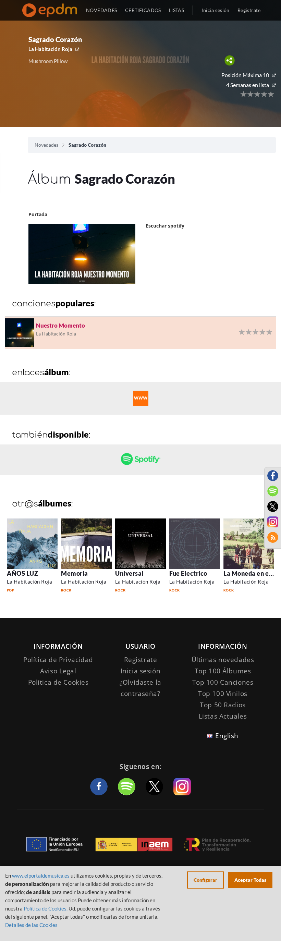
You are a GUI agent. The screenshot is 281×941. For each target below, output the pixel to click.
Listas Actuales (223, 716)
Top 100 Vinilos (222, 693)
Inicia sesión (215, 10)
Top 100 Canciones (223, 682)
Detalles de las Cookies (31, 925)
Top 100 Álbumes (223, 671)
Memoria (74, 573)
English (227, 735)
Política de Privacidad (58, 659)
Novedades (46, 145)
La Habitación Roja (50, 49)
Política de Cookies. (46, 908)
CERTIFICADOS (143, 10)
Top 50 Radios (222, 704)
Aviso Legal (58, 671)
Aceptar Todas (250, 880)
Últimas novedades (223, 659)
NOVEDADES (101, 10)
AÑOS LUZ (22, 573)
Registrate (140, 659)
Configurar (205, 880)
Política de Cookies (58, 682)
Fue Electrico (188, 573)
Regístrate (248, 10)
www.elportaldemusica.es (41, 875)
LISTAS (176, 10)
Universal (129, 573)
